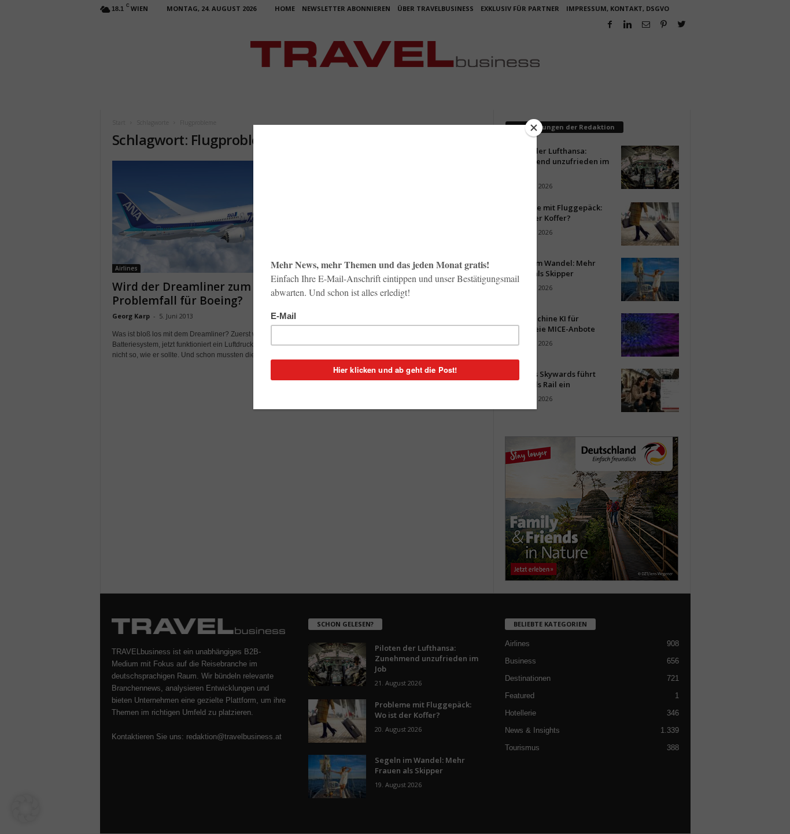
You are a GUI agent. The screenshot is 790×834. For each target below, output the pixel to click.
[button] (25, 808)
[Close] (533, 127)
